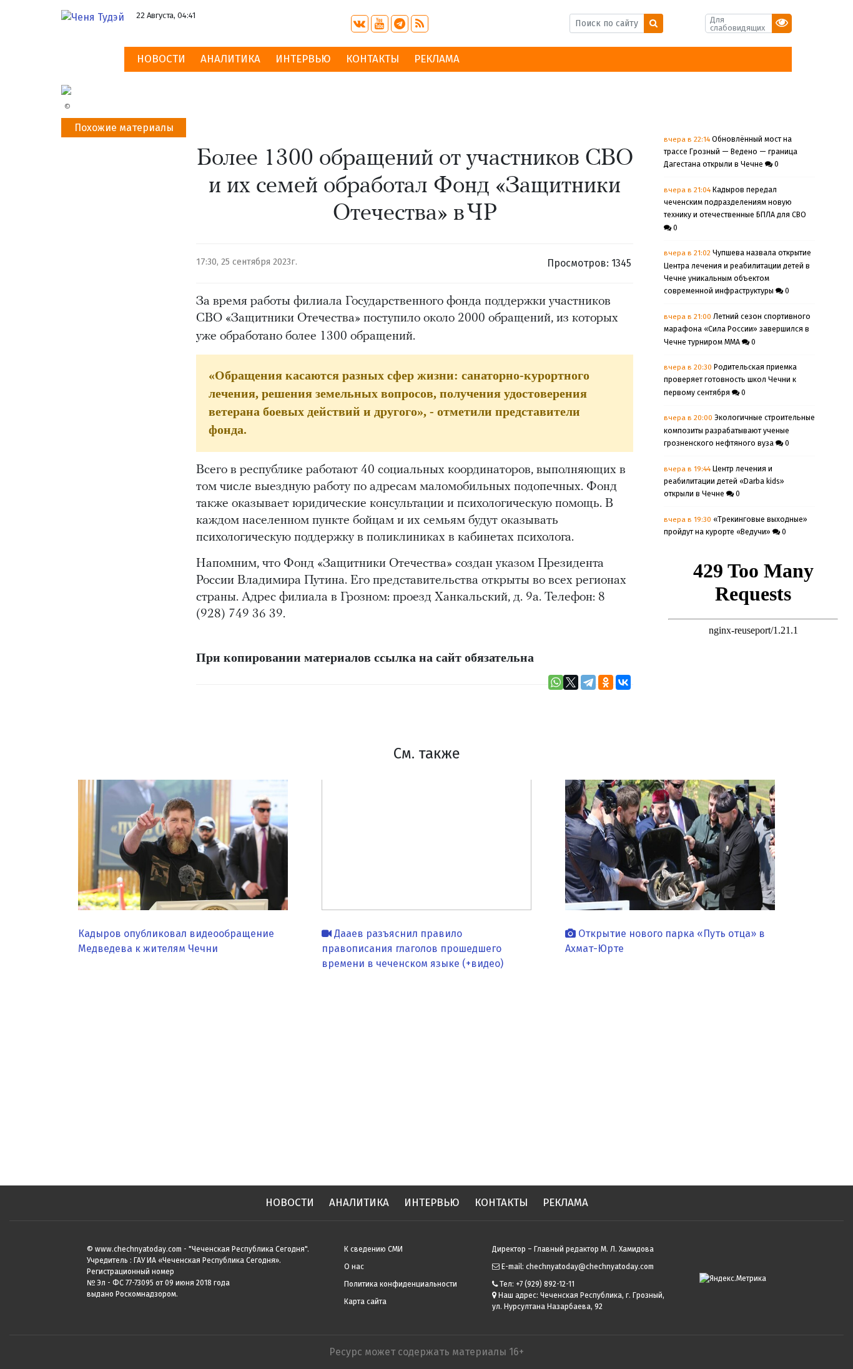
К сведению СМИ (373, 1249)
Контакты (372, 59)
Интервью (303, 59)
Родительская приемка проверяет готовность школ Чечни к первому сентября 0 (730, 380)
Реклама (437, 59)
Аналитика (230, 59)
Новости (161, 59)
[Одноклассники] (605, 682)
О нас (354, 1266)
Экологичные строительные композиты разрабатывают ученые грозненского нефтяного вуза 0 (739, 430)
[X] (570, 682)
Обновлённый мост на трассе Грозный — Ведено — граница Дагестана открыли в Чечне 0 (730, 152)
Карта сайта (365, 1301)
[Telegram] (588, 682)
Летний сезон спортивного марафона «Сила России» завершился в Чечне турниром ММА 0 (737, 329)
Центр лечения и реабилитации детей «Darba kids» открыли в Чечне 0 (724, 481)
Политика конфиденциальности (400, 1284)
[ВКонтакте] (623, 682)
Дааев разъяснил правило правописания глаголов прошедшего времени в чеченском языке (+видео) (412, 948)
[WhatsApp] (555, 682)
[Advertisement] (426, 1073)
